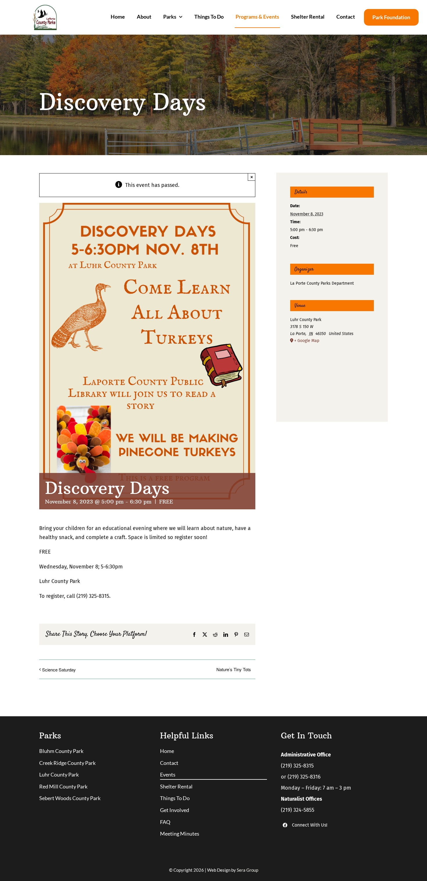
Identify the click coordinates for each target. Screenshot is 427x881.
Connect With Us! (309, 825)
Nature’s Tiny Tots (233, 669)
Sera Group (247, 870)
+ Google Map (306, 340)
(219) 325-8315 (297, 766)
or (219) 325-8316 (301, 777)
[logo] (44, 7)
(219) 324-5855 (297, 810)
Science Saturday (59, 669)
